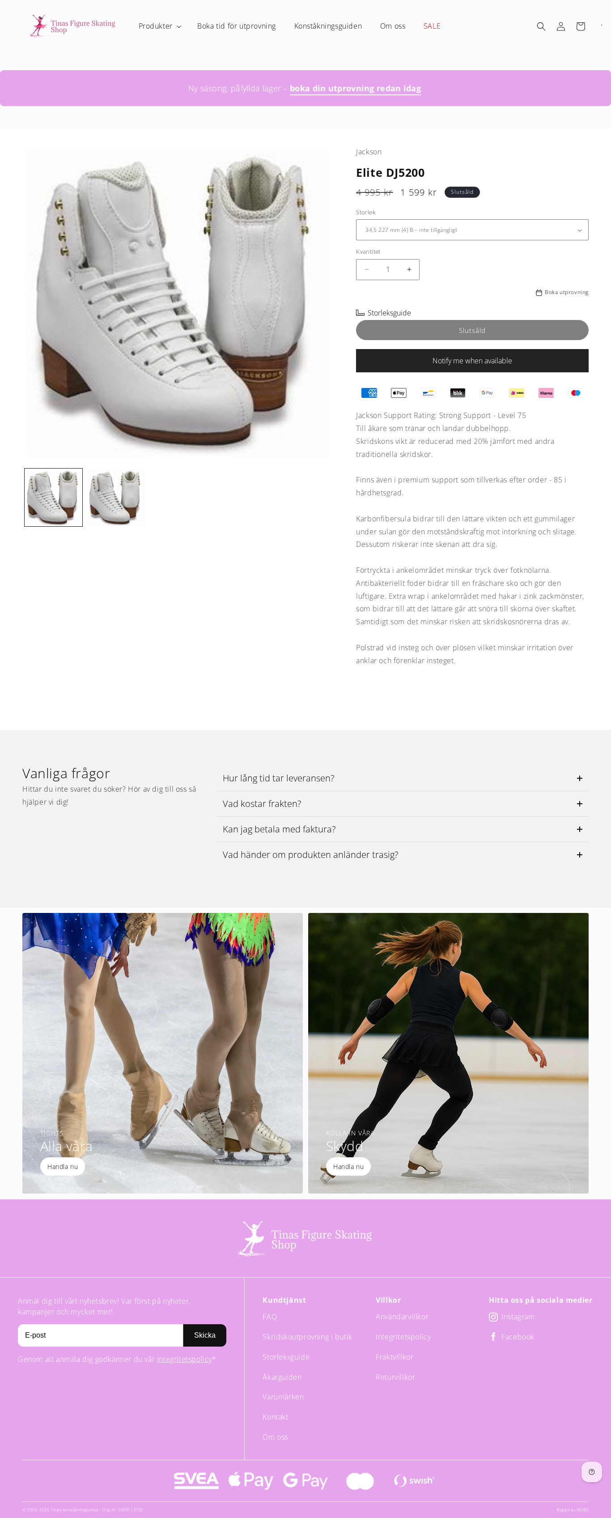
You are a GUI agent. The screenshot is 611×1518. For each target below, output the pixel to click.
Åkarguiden (282, 1377)
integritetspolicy (184, 1359)
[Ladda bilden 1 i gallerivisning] (53, 497)
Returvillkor (395, 1377)
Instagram (518, 1317)
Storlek (365, 212)
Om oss (275, 1437)
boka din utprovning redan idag (355, 88)
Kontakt (275, 1417)
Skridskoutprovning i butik (307, 1337)
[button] (159, 26)
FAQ (270, 1317)
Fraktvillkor (394, 1357)
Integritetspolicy (403, 1337)
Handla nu (62, 1166)
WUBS (583, 1510)
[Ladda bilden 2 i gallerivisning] (115, 497)
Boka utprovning (567, 292)
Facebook (518, 1337)
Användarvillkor (402, 1317)
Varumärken (283, 1397)
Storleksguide (286, 1357)
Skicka (205, 1335)
